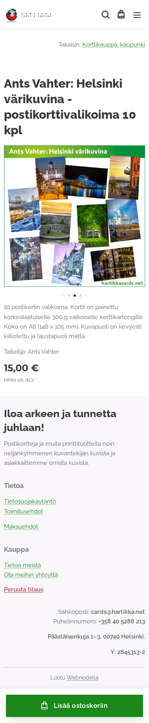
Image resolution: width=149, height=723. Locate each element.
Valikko (137, 15)
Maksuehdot (21, 526)
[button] (105, 15)
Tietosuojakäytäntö (30, 501)
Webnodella (83, 677)
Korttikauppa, (100, 44)
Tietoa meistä (22, 565)
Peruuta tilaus (23, 589)
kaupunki (132, 44)
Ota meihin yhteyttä (31, 574)
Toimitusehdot (23, 511)
